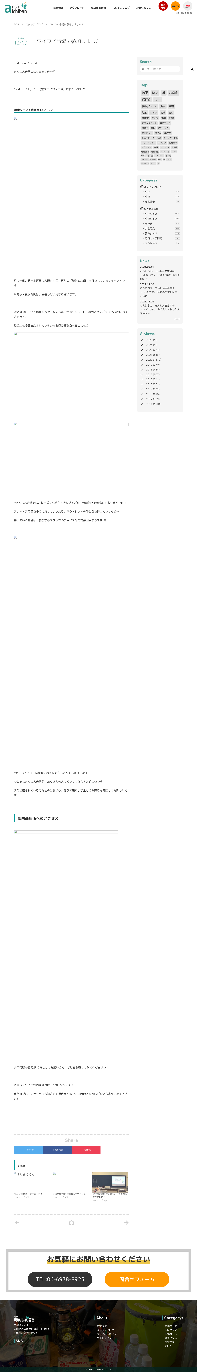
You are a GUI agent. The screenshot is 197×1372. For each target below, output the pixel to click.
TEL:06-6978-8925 (60, 1279)
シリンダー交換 (171, 138)
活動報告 (160, 201)
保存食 (146, 100)
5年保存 (167, 133)
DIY (142, 156)
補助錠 (145, 118)
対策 (144, 112)
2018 (149, 369)
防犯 (145, 93)
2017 (149, 374)
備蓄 (171, 106)
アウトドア (146, 147)
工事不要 (149, 156)
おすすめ (144, 159)
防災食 (175, 147)
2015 (149, 384)
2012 (149, 399)
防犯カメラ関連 (160, 238)
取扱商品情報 (98, 7)
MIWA (158, 133)
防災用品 (155, 151)
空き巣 (155, 118)
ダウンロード (77, 7)
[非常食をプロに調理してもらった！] (71, 1182)
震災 (171, 112)
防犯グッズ (160, 214)
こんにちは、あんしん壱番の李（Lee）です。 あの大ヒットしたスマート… (160, 309)
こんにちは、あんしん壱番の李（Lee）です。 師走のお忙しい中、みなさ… (160, 292)
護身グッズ (160, 233)
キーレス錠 (165, 152)
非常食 (173, 93)
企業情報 (58, 7)
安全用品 (160, 228)
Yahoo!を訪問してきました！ (28, 1194)
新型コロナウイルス (151, 138)
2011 (149, 404)
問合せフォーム (137, 1279)
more (177, 319)
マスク (153, 163)
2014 (149, 389)
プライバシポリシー (108, 1334)
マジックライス (149, 123)
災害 (162, 106)
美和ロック (165, 123)
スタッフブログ (121, 7)
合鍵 (171, 118)
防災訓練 (153, 160)
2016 (149, 379)
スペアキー (159, 156)
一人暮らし (145, 163)
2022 (149, 350)
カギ (158, 100)
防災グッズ (149, 106)
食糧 (156, 147)
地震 (163, 118)
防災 (155, 93)
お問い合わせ (143, 7)
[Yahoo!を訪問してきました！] (32, 1182)
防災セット (147, 133)
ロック (153, 112)
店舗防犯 (145, 151)
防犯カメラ (163, 128)
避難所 (145, 128)
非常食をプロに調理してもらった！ (70, 1194)
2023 (149, 345)
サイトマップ (104, 1338)
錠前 (163, 112)
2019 (149, 364)
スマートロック (148, 142)
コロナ (169, 160)
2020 (149, 359)
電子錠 (168, 156)
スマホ (174, 152)
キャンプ (162, 142)
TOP (16, 24)
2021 (149, 354)
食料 (153, 128)
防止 (159, 160)
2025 (149, 340)
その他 (160, 223)
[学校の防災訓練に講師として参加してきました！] (110, 1182)
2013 (149, 394)
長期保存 (173, 142)
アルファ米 (165, 147)
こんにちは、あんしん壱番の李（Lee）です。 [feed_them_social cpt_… (160, 274)
